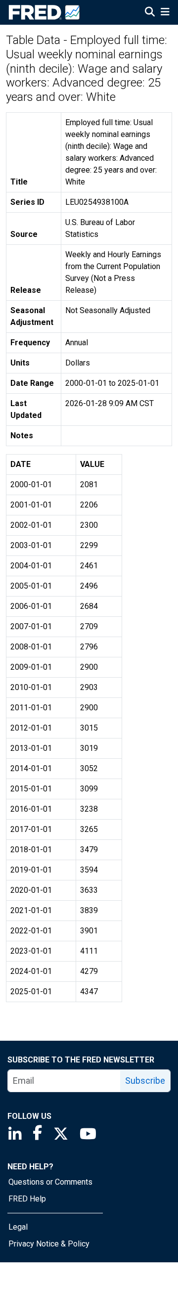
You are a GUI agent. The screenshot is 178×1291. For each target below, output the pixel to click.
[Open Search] (150, 13)
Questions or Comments (50, 1182)
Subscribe (145, 1080)
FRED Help (27, 1198)
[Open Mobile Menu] (165, 13)
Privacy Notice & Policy (48, 1243)
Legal (18, 1227)
